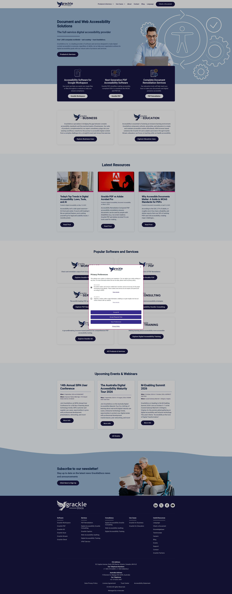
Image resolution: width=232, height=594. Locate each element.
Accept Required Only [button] (116, 317)
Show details (116, 292)
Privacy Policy (116, 326)
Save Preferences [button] (116, 322)
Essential (97, 285)
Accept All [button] (116, 312)
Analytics (97, 297)
